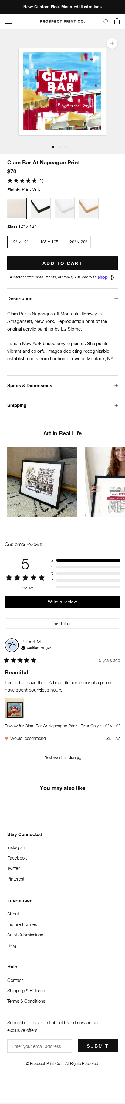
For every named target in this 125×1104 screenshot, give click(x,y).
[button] (85, 560)
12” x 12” (20, 242)
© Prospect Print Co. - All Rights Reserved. (62, 1063)
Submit (98, 1046)
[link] (25, 180)
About (13, 913)
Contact (15, 980)
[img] (36, 647)
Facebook (17, 858)
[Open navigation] (8, 21)
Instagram (17, 847)
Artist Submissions (25, 934)
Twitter (13, 868)
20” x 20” (78, 242)
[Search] (106, 21)
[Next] (83, 146)
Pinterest (15, 878)
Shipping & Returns (26, 990)
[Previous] (41, 146)
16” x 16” (49, 242)
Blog (11, 945)
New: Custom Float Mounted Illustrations (62, 6)
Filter (66, 623)
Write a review (62, 601)
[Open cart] (117, 21)
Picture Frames (22, 924)
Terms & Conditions (26, 1001)
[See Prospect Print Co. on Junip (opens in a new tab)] (75, 758)
